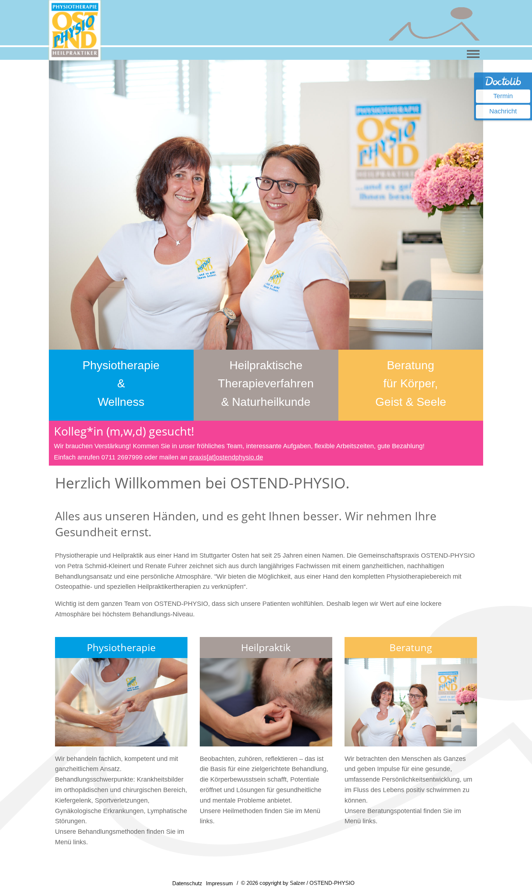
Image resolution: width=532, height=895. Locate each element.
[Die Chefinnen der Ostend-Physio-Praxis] (411, 702)
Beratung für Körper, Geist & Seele (410, 383)
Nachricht (503, 111)
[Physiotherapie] (121, 702)
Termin (503, 96)
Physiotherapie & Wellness (121, 383)
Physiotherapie (121, 647)
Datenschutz (187, 883)
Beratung (410, 647)
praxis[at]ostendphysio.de (226, 457)
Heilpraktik (266, 647)
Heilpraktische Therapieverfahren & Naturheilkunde (266, 383)
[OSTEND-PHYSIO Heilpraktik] (266, 702)
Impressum (219, 883)
